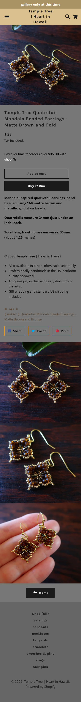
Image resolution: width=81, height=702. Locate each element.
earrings (40, 620)
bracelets (41, 647)
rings (40, 660)
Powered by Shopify (41, 686)
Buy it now (37, 186)
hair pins (40, 667)
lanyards (40, 640)
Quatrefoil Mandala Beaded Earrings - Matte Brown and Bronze (40, 316)
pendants (40, 627)
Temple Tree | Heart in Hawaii (41, 16)
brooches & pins (40, 653)
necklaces (40, 634)
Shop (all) (40, 614)
